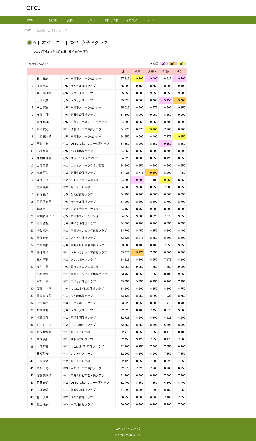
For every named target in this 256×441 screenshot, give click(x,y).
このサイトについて (128, 428)
